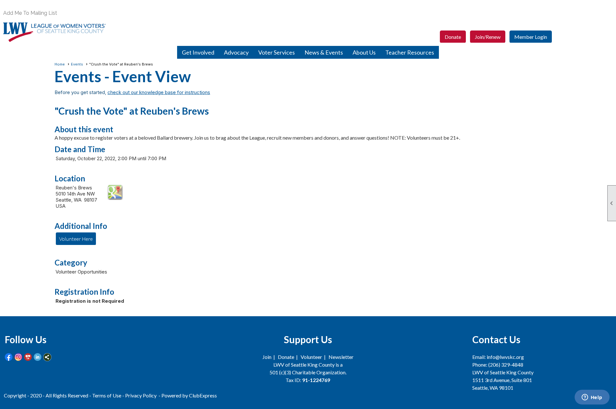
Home (60, 64)
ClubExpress (203, 395)
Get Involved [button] (198, 52)
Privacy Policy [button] (141, 395)
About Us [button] (364, 52)
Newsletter (341, 357)
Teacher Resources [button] (409, 52)
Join (266, 357)
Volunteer (311, 357)
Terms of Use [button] (107, 395)
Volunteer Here (76, 239)
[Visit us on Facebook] (9, 357)
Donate (453, 37)
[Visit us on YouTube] (28, 357)
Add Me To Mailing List (30, 13)
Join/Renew (488, 37)
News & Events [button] (323, 52)
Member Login (530, 37)
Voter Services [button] (276, 52)
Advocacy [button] (236, 52)
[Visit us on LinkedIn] (38, 357)
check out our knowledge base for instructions (158, 92)
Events (77, 64)
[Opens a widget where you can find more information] (592, 398)
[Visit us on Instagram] (18, 357)
